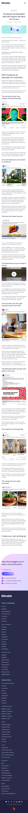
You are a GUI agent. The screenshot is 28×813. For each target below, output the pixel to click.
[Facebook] (9, 801)
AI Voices (4, 741)
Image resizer (5, 747)
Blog (3, 763)
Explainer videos (6, 734)
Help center (4, 768)
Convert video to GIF (7, 750)
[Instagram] (21, 801)
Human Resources (6, 614)
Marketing (4, 609)
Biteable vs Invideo (6, 713)
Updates (4, 646)
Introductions (5, 639)
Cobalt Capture (5, 664)
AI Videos (4, 739)
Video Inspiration (6, 780)
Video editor (5, 688)
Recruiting (4, 621)
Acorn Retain (5, 669)
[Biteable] (6, 3)
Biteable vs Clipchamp (7, 711)
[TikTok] (14, 801)
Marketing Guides (6, 773)
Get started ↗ (8, 573)
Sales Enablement (6, 611)
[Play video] (14, 274)
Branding (4, 686)
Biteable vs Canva (6, 709)
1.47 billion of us (22, 40)
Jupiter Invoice (5, 659)
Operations (4, 616)
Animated (4, 627)
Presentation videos (6, 736)
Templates (4, 693)
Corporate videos (6, 732)
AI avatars (4, 703)
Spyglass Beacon (6, 674)
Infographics (5, 637)
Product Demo (5, 765)
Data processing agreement (8, 793)
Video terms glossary (7, 775)
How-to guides (5, 770)
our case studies (17, 146)
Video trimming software (8, 755)
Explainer (4, 634)
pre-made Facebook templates (9, 298)
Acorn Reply (5, 667)
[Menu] (25, 3)
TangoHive (4, 657)
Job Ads (4, 641)
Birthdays (4, 629)
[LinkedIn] (16, 801)
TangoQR (4, 655)
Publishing (4, 698)
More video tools (6, 757)
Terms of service (6, 788)
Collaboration (5, 695)
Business (4, 632)
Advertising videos (6, 724)
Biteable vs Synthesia (7, 716)
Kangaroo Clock (6, 672)
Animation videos (6, 727)
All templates (5, 649)
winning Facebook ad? (17, 37)
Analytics (4, 700)
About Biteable (5, 786)
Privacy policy (5, 791)
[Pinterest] (19, 801)
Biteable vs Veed (6, 718)
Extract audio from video (8, 752)
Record (3, 690)
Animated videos (6, 729)
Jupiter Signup (5, 662)
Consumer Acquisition (13, 197)
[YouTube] (6, 801)
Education (4, 618)
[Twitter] (11, 801)
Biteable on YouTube (7, 778)
